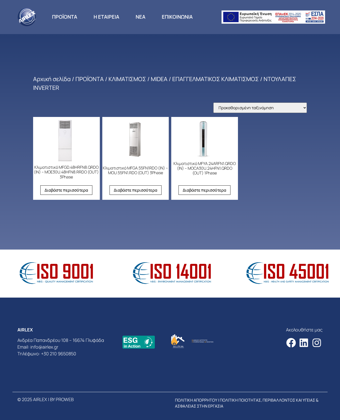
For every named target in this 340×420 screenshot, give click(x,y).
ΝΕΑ (140, 16)
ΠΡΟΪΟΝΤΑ (64, 16)
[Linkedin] (304, 343)
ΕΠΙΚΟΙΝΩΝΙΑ (177, 16)
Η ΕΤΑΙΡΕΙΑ (106, 16)
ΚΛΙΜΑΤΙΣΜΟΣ (127, 79)
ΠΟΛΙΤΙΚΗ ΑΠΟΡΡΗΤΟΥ (196, 400)
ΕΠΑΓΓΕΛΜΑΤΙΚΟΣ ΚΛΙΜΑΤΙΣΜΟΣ (215, 79)
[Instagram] (317, 343)
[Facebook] (291, 343)
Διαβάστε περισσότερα (66, 190)
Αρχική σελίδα (52, 79)
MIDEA (159, 79)
